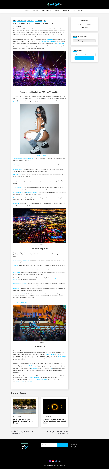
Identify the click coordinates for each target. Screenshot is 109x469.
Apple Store (45, 41)
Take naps (50, 39)
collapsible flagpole (50, 354)
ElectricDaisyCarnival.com (40, 379)
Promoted (64, 10)
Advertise (80, 10)
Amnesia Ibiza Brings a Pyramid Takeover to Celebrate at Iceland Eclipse (54, 421)
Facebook (17, 381)
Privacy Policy (74, 447)
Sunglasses (16, 288)
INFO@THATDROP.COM (84, 24)
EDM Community (21, 20)
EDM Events (30, 20)
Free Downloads (45, 10)
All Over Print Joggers (31, 192)
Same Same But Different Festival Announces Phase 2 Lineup (22, 421)
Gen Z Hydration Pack (19, 294)
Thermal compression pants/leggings (23, 158)
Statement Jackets (18, 192)
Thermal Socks (17, 187)
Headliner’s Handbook (33, 377)
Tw (59, 461)
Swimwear (16, 260)
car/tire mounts (62, 356)
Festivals (35, 10)
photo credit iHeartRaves (40, 155)
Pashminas (16, 203)
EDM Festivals (38, 20)
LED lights (34, 368)
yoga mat (24, 283)
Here (51, 368)
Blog (14, 20)
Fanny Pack (16, 269)
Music (27, 10)
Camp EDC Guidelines (23, 303)
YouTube (53, 461)
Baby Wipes (16, 272)
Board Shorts (25, 260)
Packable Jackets (17, 169)
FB (56, 461)
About (73, 10)
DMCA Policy (74, 444)
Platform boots (17, 180)
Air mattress (16, 283)
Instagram (30, 381)
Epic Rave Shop (17, 285)
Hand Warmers (17, 198)
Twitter (23, 381)
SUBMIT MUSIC (84, 27)
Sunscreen (16, 265)
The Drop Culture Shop (45, 100)
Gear (45, 20)
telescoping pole (30, 365)
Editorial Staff (18, 26)
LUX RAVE (35, 100)
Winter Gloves (17, 174)
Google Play (51, 41)
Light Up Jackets (17, 164)
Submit (55, 10)
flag (59, 354)
